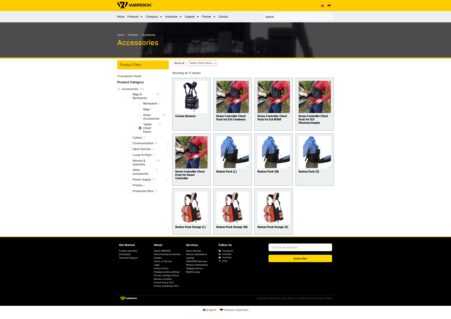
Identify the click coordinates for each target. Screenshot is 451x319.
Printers (138, 185)
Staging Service (194, 268)
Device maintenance (196, 254)
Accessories (130, 89)
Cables (137, 137)
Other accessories (140, 171)
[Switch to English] (322, 5)
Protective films (143, 191)
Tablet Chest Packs (147, 128)
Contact (223, 16)
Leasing (190, 258)
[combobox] (298, 17)
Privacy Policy (161, 268)
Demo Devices (193, 250)
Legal (156, 265)
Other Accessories (151, 116)
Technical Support (128, 258)
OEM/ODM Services (196, 261)
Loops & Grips (142, 155)
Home (121, 16)
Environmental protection (167, 254)
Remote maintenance (197, 265)
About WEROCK (162, 250)
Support (190, 16)
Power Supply (142, 179)
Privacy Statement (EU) (166, 286)
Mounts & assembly (139, 162)
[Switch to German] (329, 5)
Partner (206, 16)
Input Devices (142, 149)
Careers (158, 258)
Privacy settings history (166, 275)
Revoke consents (163, 279)
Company (152, 16)
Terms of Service (163, 261)
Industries (171, 16)
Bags (146, 109)
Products (132, 16)
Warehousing (193, 272)
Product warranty (128, 250)
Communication (143, 143)
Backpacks (150, 103)
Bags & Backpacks (140, 96)
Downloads (125, 254)
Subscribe (300, 258)
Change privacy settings (167, 272)
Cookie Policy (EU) (164, 282)
